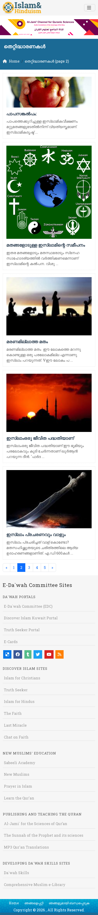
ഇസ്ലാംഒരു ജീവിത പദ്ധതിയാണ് (40, 438)
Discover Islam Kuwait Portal (31, 617)
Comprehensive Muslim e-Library (34, 884)
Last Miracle (15, 725)
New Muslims (16, 774)
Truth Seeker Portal (22, 629)
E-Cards (11, 641)
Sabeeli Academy (19, 762)
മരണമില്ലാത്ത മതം (27, 341)
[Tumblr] (27, 654)
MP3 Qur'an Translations (26, 847)
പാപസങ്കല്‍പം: (21, 113)
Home (14, 903)
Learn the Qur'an (19, 798)
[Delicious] (7, 654)
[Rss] (59, 654)
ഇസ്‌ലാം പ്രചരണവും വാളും (36, 534)
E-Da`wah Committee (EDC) (28, 606)
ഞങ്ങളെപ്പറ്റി (33, 903)
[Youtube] (49, 654)
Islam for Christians (22, 678)
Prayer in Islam (18, 786)
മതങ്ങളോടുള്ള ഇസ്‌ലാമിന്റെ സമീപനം (45, 245)
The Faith (13, 713)
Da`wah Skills (16, 872)
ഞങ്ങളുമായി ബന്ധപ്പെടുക (69, 903)
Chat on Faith (16, 737)
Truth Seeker (16, 689)
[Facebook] (17, 654)
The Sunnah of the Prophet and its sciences (43, 835)
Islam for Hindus (19, 701)
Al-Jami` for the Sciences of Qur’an (35, 823)
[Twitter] (38, 654)
